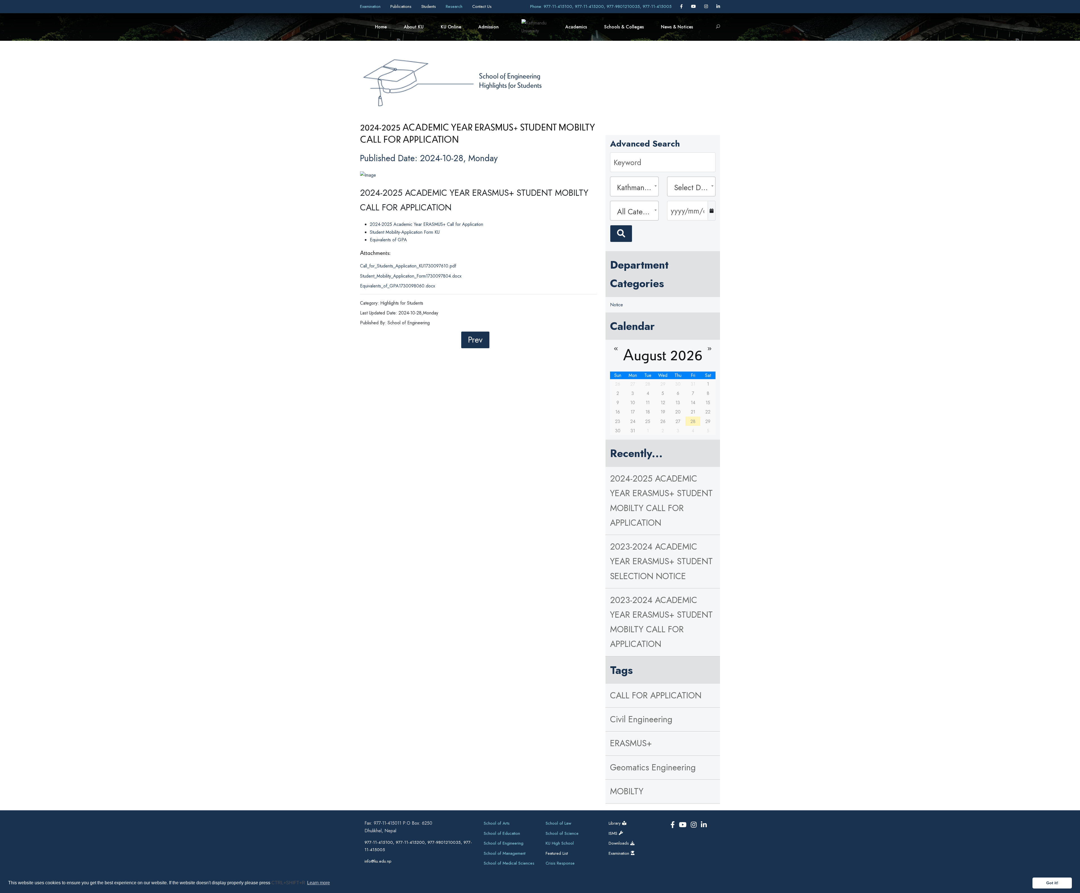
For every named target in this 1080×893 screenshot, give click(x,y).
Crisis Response (560, 863)
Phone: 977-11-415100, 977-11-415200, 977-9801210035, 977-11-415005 (601, 6)
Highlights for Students (510, 85)
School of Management (504, 853)
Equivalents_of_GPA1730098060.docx (397, 286)
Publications (401, 6)
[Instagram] (706, 6)
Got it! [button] (1052, 883)
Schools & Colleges (624, 27)
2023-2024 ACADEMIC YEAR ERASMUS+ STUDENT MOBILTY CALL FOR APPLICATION (661, 622)
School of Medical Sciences (509, 863)
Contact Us (482, 6)
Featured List (557, 853)
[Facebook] (682, 6)
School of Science (562, 833)
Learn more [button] (318, 882)
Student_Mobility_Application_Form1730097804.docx (411, 276)
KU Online (451, 27)
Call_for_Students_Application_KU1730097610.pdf (408, 266)
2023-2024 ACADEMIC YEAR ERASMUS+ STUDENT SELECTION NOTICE (661, 561)
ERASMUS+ (631, 743)
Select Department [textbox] (693, 187)
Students (429, 6)
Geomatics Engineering (653, 767)
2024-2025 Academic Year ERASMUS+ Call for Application (426, 224)
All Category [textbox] (636, 211)
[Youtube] (694, 6)
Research (455, 6)
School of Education (502, 833)
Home (381, 27)
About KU (414, 27)
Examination (371, 6)
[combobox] (634, 186)
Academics (576, 27)
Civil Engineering (641, 719)
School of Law (558, 823)
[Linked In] (718, 6)
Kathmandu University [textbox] (636, 187)
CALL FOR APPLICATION (655, 695)
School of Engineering (509, 75)
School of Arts (497, 823)
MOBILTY (627, 791)
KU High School (560, 843)
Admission (488, 27)
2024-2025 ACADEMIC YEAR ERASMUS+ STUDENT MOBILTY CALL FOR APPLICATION (661, 500)
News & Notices (677, 27)
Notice (616, 305)
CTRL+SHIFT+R (288, 882)
